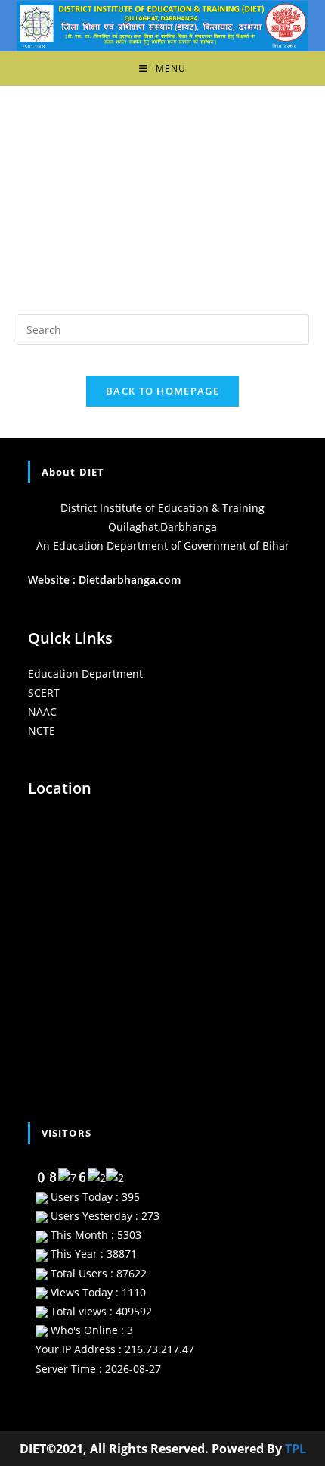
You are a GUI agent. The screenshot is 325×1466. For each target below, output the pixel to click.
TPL (295, 1448)
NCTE (41, 730)
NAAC (42, 711)
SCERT (44, 692)
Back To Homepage (162, 391)
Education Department (85, 673)
